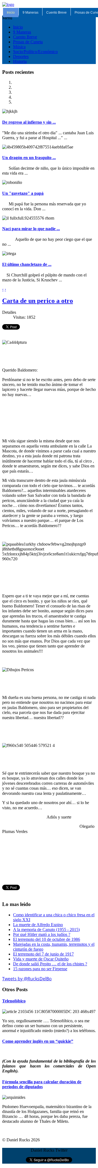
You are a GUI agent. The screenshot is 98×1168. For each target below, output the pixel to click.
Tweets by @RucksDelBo (27, 979)
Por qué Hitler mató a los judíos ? (41, 934)
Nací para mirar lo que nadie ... (31, 228)
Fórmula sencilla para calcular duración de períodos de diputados (41, 1084)
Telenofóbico (14, 1001)
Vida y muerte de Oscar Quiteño (41, 959)
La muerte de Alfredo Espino (38, 924)
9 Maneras (30, 12)
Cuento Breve (56, 12)
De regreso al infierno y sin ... (29, 122)
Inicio (11, 12)
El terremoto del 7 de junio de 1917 (43, 954)
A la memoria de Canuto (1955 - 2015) (46, 929)
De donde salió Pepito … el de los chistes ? (50, 964)
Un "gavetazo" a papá (23, 193)
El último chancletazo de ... (26, 264)
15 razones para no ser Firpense (40, 968)
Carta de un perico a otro (37, 300)
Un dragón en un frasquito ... (29, 157)
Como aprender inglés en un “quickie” (37, 1041)
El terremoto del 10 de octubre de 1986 (46, 939)
